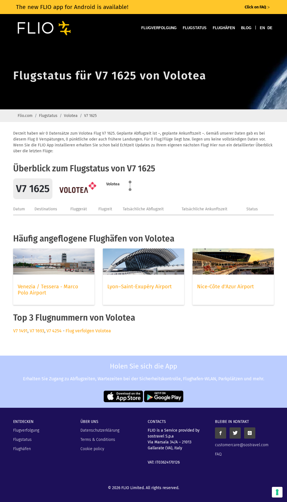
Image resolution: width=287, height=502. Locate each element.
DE (269, 28)
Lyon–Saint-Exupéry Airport (139, 287)
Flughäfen (224, 28)
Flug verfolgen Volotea (88, 330)
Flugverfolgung (159, 28)
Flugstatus (195, 28)
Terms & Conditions (97, 439)
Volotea (71, 115)
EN (262, 28)
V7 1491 (20, 330)
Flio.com (25, 115)
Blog (246, 28)
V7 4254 (54, 330)
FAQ (218, 454)
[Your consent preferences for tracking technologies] (277, 492)
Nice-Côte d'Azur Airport (225, 287)
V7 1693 (37, 330)
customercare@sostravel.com (242, 445)
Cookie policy (92, 448)
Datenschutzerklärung (99, 430)
